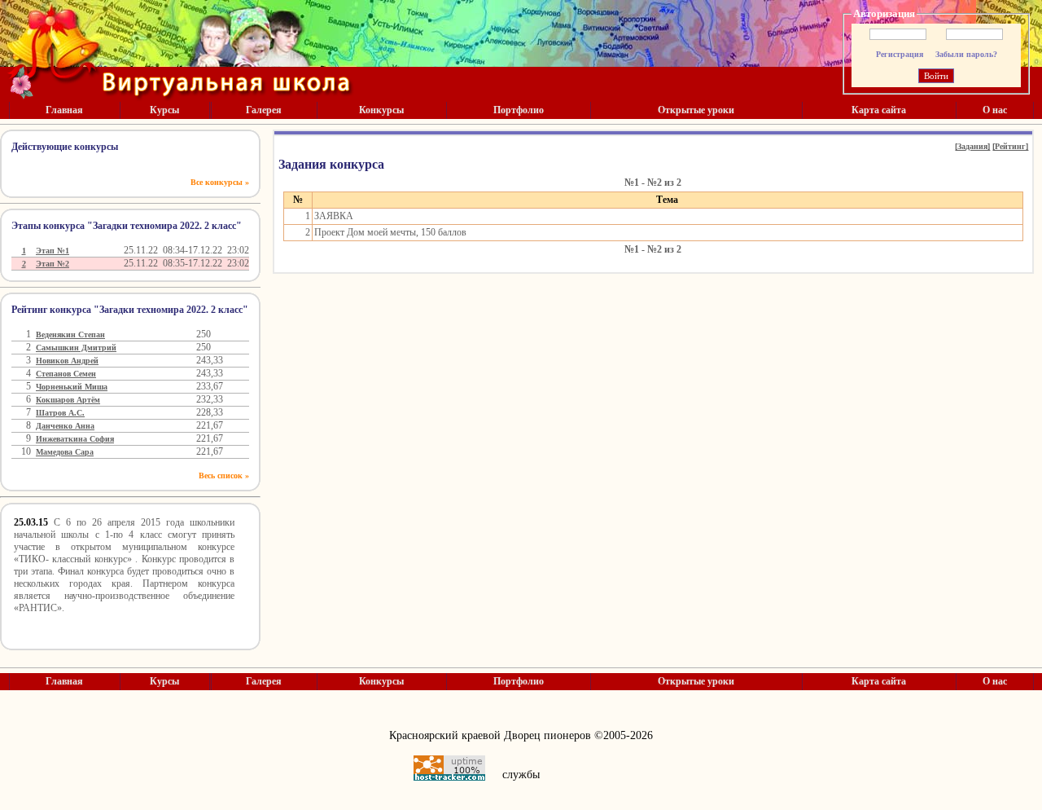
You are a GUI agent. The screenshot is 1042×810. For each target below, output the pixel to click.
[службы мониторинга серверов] (449, 768)
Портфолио (518, 110)
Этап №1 (52, 250)
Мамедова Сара (65, 451)
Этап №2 (52, 263)
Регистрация (899, 54)
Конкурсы (381, 110)
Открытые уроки (696, 110)
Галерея (264, 110)
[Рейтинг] (1010, 146)
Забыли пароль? (966, 54)
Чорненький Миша (71, 386)
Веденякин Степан (70, 334)
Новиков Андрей (67, 360)
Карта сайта (879, 110)
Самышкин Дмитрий (76, 347)
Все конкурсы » (219, 182)
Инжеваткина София (75, 438)
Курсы (164, 110)
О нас (995, 110)
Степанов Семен (66, 373)
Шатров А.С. (60, 412)
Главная (64, 110)
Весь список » (224, 475)
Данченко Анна (65, 425)
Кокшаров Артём (68, 399)
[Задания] (972, 146)
